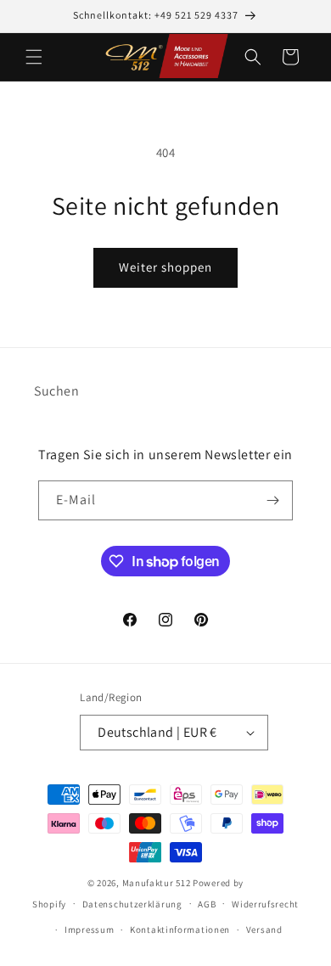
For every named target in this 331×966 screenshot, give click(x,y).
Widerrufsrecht (265, 904)
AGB (207, 904)
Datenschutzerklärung (132, 904)
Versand (264, 929)
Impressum (89, 929)
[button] (34, 57)
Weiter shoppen (165, 267)
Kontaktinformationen (180, 929)
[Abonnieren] (273, 500)
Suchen (57, 391)
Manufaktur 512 (156, 883)
